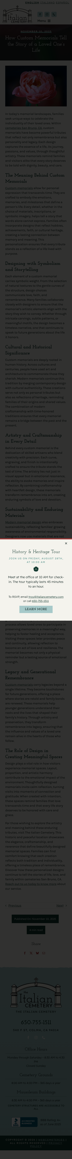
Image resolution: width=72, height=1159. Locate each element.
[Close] (66, 543)
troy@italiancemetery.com (46, 596)
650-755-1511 (40, 600)
